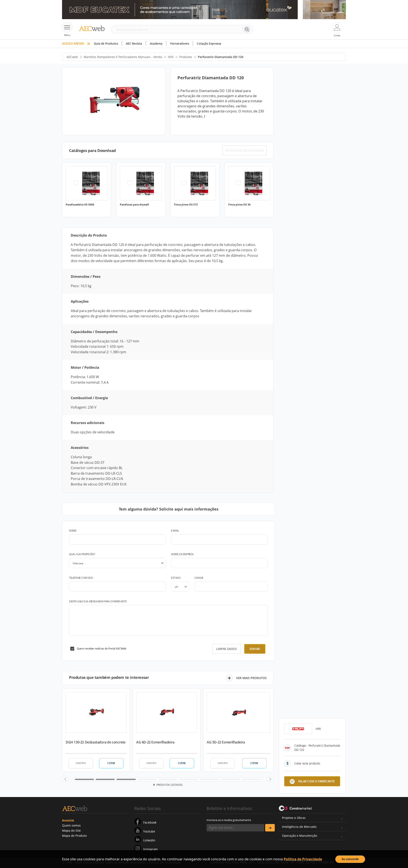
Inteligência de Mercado (299, 827)
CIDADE (198, 578)
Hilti (171, 57)
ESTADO (176, 578)
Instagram (150, 849)
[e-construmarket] (295, 808)
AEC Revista (134, 43)
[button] (65, 779)
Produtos (185, 57)
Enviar (255, 649)
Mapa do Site (71, 830)
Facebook (149, 822)
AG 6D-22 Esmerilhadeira (155, 742)
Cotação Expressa (209, 43)
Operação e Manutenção (299, 836)
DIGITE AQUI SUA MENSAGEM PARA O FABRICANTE (98, 601)
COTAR (111, 763)
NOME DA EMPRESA (182, 554)
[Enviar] (270, 827)
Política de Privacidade (303, 859)
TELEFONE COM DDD (81, 578)
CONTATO (81, 763)
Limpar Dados (226, 649)
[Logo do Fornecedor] (298, 729)
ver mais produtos (251, 678)
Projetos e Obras (294, 818)
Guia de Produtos (106, 43)
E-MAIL (175, 530)
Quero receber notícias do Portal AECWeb (101, 648)
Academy (156, 43)
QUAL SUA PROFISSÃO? (82, 554)
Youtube (149, 831)
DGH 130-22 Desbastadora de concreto (96, 742)
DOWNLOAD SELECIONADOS (244, 150)
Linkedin (149, 840)
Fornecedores (179, 43)
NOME (72, 530)
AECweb (72, 57)
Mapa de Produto (74, 836)
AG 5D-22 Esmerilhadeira (226, 742)
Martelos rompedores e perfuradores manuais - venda (123, 57)
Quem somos (71, 825)
